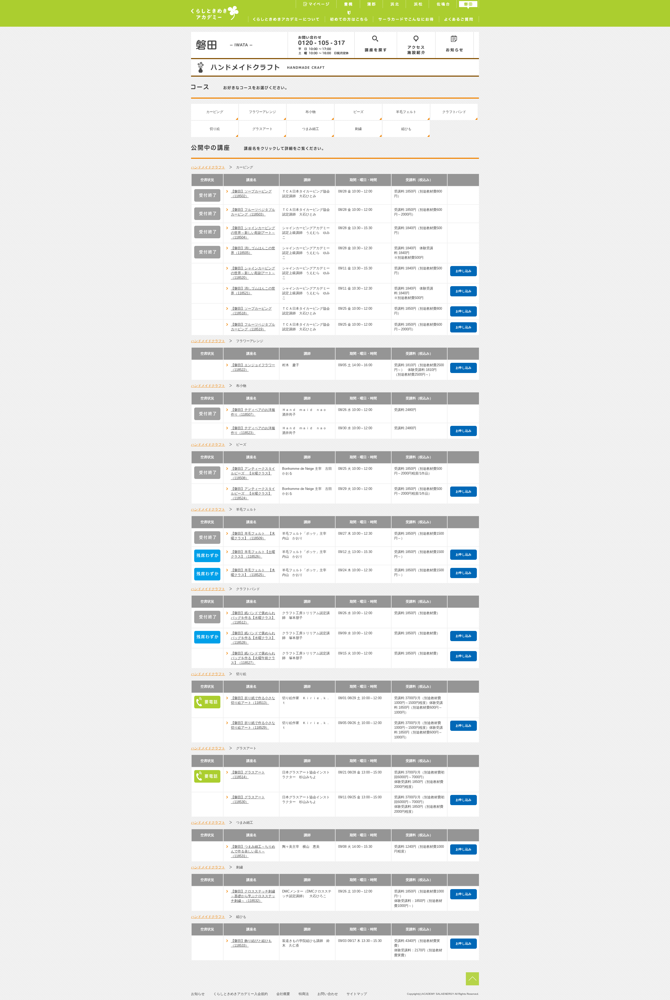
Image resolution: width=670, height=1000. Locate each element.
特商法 (304, 994)
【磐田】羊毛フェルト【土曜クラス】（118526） (253, 554)
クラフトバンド (454, 112)
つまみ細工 (310, 129)
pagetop (472, 978)
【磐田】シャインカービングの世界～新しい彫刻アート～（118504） (253, 232)
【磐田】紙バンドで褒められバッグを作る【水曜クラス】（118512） (253, 617)
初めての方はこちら (349, 18)
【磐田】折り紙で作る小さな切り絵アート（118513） (253, 700)
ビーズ (358, 112)
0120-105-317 (321, 45)
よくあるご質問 (459, 18)
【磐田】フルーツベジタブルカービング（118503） (253, 212)
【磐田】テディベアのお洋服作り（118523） (253, 430)
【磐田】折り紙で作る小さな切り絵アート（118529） (253, 725)
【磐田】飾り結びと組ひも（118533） (251, 943)
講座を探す (376, 45)
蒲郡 (372, 4)
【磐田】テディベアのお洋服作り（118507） (253, 412)
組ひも (406, 129)
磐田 (468, 4)
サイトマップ (357, 994)
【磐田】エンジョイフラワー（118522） (253, 367)
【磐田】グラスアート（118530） (248, 799)
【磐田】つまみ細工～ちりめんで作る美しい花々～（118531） (253, 851)
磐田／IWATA (239, 45)
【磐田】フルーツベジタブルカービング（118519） (253, 327)
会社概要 (283, 994)
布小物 (310, 112)
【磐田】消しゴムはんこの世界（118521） (253, 290)
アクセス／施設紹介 (416, 45)
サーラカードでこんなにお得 (406, 18)
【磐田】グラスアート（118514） (248, 774)
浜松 (418, 4)
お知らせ (455, 45)
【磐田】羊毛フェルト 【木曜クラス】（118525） (253, 572)
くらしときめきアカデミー (214, 13)
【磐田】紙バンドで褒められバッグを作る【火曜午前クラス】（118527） (253, 658)
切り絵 (215, 129)
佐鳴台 (443, 4)
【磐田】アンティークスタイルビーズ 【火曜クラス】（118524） (253, 493)
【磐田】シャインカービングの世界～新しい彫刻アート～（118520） (253, 273)
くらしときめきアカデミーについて (286, 18)
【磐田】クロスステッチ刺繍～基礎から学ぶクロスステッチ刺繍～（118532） (253, 896)
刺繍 (358, 129)
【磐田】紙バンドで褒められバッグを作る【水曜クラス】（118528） (253, 638)
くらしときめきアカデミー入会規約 (240, 994)
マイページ (316, 4)
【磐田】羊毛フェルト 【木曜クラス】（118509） (253, 536)
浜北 (395, 4)
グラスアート (262, 129)
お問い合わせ (327, 994)
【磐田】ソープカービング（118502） (251, 193)
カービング (214, 112)
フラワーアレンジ (262, 112)
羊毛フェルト (406, 112)
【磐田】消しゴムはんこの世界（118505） (253, 250)
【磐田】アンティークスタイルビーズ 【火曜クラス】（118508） (253, 473)
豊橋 (349, 4)
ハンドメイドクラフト (208, 167)
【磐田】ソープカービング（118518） (251, 311)
